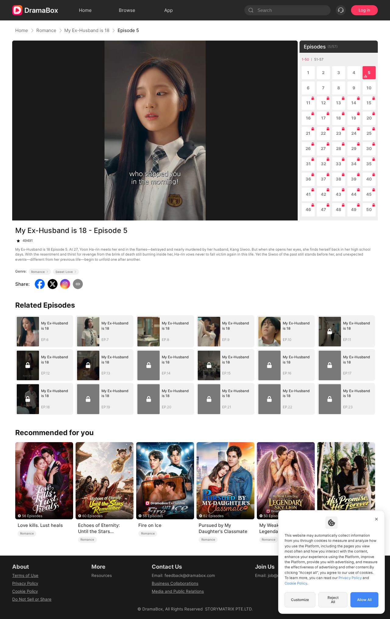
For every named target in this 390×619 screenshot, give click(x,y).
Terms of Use (25, 575)
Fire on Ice (149, 525)
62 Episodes (213, 516)
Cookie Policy (25, 591)
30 (369, 148)
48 (338, 209)
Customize (300, 600)
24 (353, 133)
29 (353, 148)
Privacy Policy (25, 583)
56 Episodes (32, 516)
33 (338, 163)
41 (308, 194)
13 (338, 102)
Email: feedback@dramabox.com (183, 575)
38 (338, 179)
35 (369, 163)
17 (323, 118)
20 (369, 118)
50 (369, 209)
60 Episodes (92, 516)
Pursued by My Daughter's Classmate (223, 528)
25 (369, 133)
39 (353, 179)
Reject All (333, 600)
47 (323, 209)
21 (308, 133)
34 (353, 163)
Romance (46, 30)
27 (323, 148)
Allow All (364, 600)
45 (369, 194)
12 (323, 102)
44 (353, 194)
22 (323, 133)
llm (94, 583)
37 (323, 179)
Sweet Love (64, 272)
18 (338, 118)
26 (308, 148)
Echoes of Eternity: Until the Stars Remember (99, 528)
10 (369, 87)
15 (369, 102)
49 (353, 209)
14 (353, 102)
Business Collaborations (175, 583)
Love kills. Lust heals (40, 525)
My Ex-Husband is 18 (86, 30)
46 (308, 209)
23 (338, 133)
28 (338, 148)
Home (21, 30)
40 (369, 179)
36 (308, 179)
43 (338, 194)
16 (308, 118)
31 (308, 163)
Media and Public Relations (178, 591)
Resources (101, 575)
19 (353, 118)
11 (308, 102)
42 (323, 194)
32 (323, 163)
